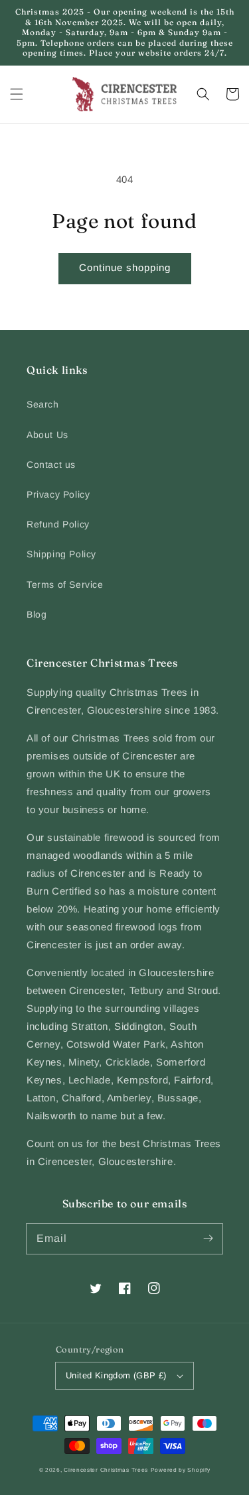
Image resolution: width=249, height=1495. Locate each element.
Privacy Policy (58, 494)
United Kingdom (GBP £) (116, 1375)
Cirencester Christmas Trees (106, 1470)
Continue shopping (125, 267)
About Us (47, 434)
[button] (16, 94)
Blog (36, 614)
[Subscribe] (207, 1238)
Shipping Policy (61, 554)
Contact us (51, 464)
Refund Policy (58, 524)
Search (43, 404)
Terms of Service (65, 584)
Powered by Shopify (180, 1470)
